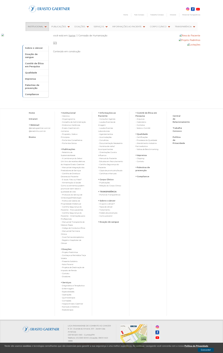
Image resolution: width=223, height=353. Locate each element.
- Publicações (104, 182)
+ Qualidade (141, 134)
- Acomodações (105, 137)
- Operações (66, 294)
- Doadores (65, 276)
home (72, 35)
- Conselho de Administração (73, 122)
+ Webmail (34, 125)
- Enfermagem (67, 288)
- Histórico (65, 116)
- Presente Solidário (69, 261)
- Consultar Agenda (106, 119)
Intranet (173, 15)
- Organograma (68, 119)
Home (125, 15)
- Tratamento (104, 210)
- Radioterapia (67, 310)
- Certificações (141, 137)
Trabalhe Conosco (157, 15)
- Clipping (139, 158)
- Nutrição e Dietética (70, 307)
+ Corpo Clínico (106, 179)
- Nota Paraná (67, 264)
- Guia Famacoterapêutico (72, 237)
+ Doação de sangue (108, 222)
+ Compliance (142, 176)
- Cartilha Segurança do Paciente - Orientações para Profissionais (73, 216)
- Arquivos (139, 119)
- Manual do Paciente (107, 158)
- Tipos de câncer (105, 207)
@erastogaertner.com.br (40, 128)
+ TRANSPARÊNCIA (107, 192)
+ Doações (66, 249)
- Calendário (140, 122)
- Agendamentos (105, 134)
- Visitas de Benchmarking (146, 149)
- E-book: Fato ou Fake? (71, 179)
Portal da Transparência (191, 15)
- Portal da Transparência (109, 195)
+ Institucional (68, 113)
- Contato (65, 273)
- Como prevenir (105, 216)
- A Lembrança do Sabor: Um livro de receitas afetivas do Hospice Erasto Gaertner (73, 161)
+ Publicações (68, 149)
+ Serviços (66, 282)
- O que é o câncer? (106, 204)
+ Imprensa (141, 155)
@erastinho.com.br (37, 131)
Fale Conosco (139, 15)
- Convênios (103, 140)
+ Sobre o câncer (106, 201)
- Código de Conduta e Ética (73, 228)
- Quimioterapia (68, 298)
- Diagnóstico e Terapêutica (72, 285)
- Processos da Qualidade (146, 140)
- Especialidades (67, 291)
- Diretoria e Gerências (70, 125)
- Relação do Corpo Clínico (109, 185)
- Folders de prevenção (107, 213)
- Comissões (66, 301)
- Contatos (140, 125)
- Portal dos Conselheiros (71, 140)
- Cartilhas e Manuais (107, 173)
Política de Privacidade (196, 346)
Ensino (32, 137)
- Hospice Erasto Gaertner (72, 304)
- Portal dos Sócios (69, 143)
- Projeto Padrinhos (69, 252)
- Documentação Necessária (110, 143)
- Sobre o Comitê (142, 128)
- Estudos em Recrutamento (110, 161)
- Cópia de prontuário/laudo (110, 170)
